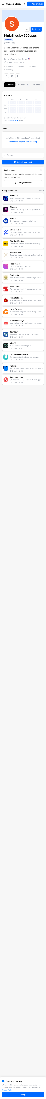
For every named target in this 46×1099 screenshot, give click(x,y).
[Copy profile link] (27, 29)
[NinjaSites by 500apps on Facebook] (17, 75)
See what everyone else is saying (23, 141)
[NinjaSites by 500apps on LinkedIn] (12, 75)
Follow (37, 29)
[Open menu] (3, 4)
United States (21, 59)
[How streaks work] (41, 170)
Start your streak (25, 182)
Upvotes (38, 85)
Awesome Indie (13, 4)
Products (23, 85)
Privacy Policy (7, 1090)
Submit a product (24, 162)
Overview (10, 85)
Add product (37, 4)
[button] (23, 198)
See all (41, 191)
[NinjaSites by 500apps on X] (6, 75)
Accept (23, 1094)
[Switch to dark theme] (24, 4)
